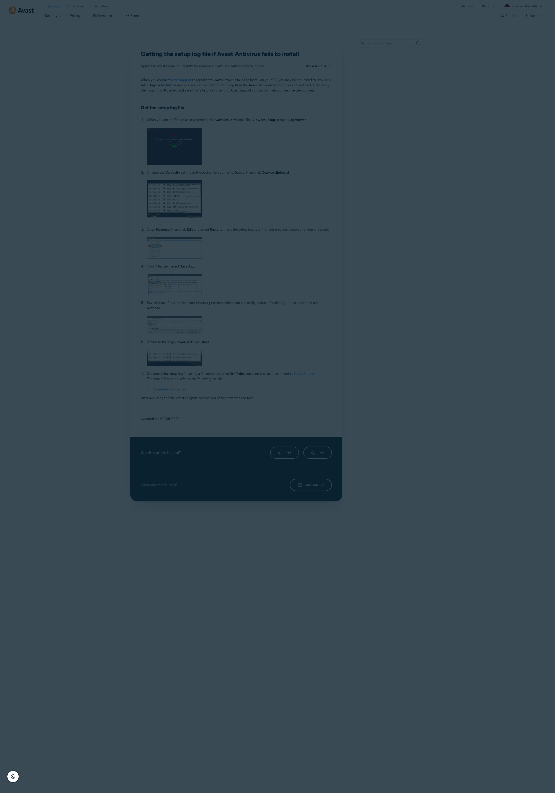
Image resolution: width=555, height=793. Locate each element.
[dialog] (277, 396)
